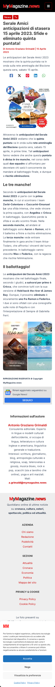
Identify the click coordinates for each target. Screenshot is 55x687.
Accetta (27, 658)
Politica (27, 577)
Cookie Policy (20, 683)
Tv (15, 17)
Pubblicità (27, 541)
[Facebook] (11, 75)
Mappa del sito (27, 582)
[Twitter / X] (19, 75)
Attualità (27, 563)
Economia (27, 572)
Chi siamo (27, 531)
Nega (27, 667)
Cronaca (28, 567)
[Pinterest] (27, 75)
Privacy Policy (33, 683)
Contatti (27, 546)
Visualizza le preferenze (27, 675)
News (7, 17)
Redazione (27, 536)
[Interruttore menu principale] (48, 6)
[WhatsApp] (44, 75)
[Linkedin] (35, 75)
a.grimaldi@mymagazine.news (27, 482)
